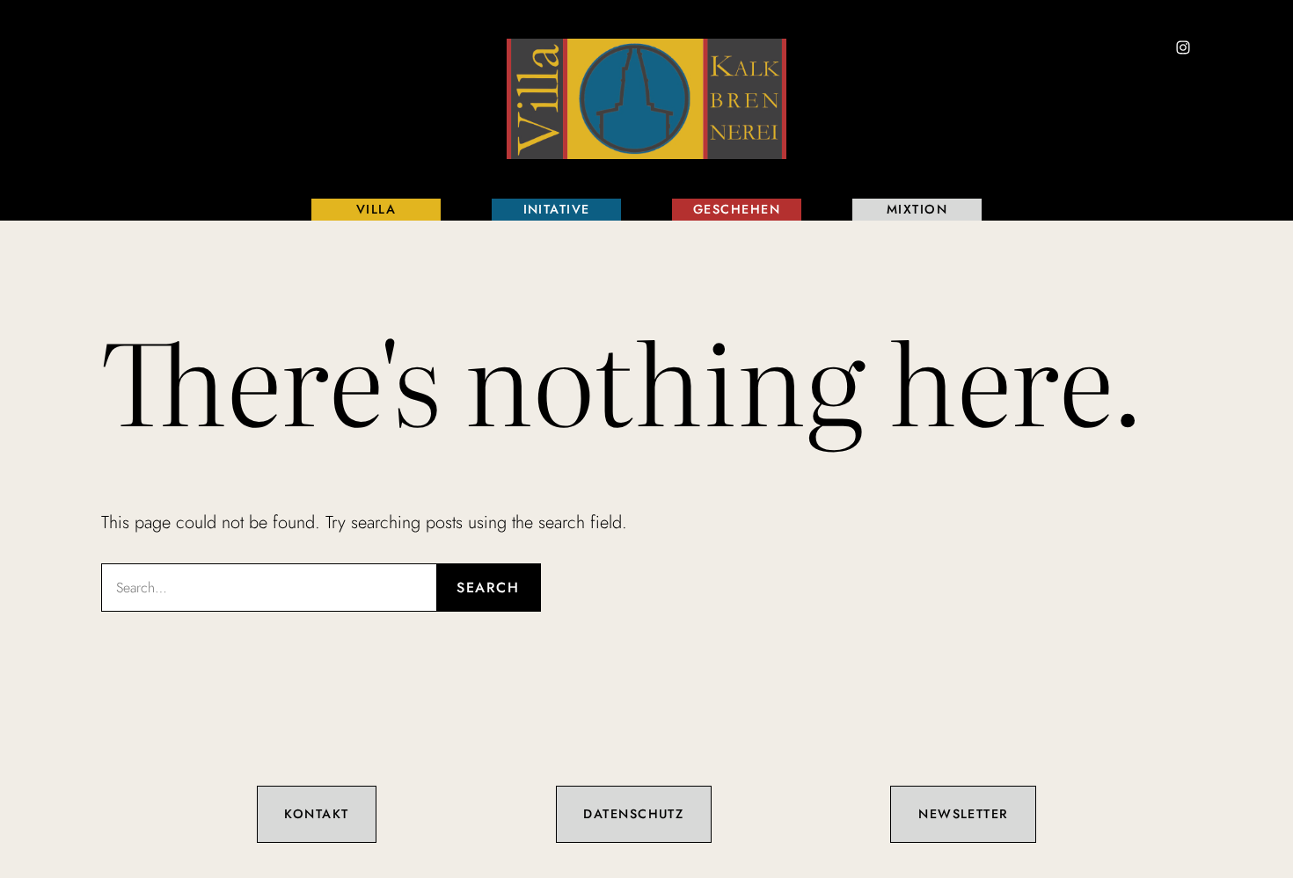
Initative (556, 209)
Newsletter (963, 814)
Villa (376, 209)
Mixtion (917, 209)
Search (488, 587)
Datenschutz (633, 814)
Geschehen (736, 209)
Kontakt (316, 814)
